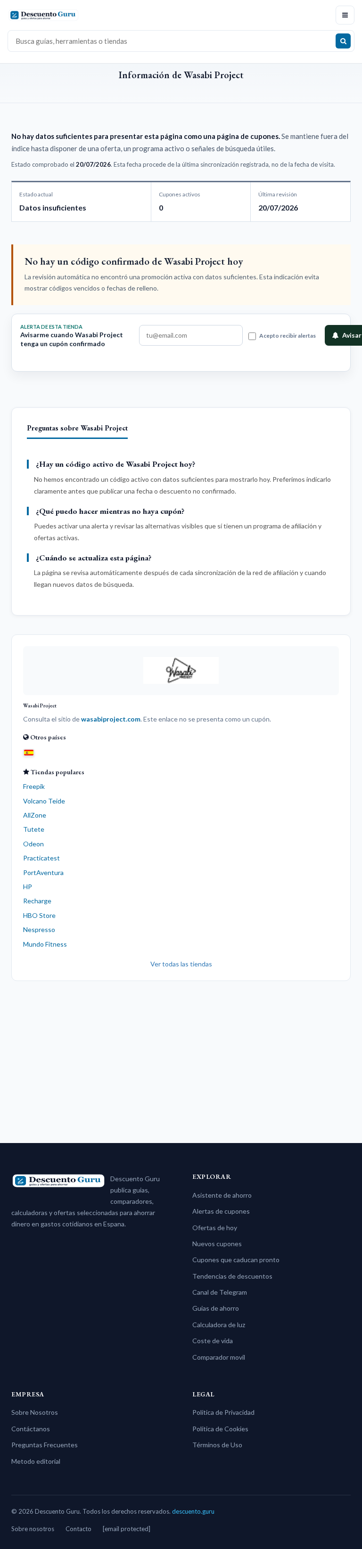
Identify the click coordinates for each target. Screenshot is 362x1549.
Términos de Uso (217, 1445)
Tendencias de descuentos (232, 1276)
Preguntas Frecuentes (44, 1445)
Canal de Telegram (219, 1292)
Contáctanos (30, 1429)
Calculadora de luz (218, 1325)
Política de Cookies (220, 1429)
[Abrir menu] (345, 15)
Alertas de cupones (221, 1211)
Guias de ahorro (215, 1308)
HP (27, 887)
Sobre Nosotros (34, 1412)
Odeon (33, 844)
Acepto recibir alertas (287, 335)
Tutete (33, 829)
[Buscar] (343, 41)
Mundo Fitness (45, 944)
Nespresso (39, 929)
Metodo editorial (35, 1461)
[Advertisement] (181, 1058)
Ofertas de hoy (214, 1228)
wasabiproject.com (110, 719)
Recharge (37, 901)
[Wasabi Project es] (28, 752)
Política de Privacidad (223, 1412)
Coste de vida (212, 1341)
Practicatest (41, 858)
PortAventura (43, 872)
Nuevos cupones (217, 1244)
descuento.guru (193, 1511)
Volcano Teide (44, 801)
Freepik (34, 786)
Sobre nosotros (32, 1529)
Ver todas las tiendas (181, 964)
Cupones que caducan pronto (236, 1260)
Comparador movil (218, 1357)
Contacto (78, 1529)
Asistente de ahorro (222, 1195)
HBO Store (39, 915)
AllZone (34, 815)
